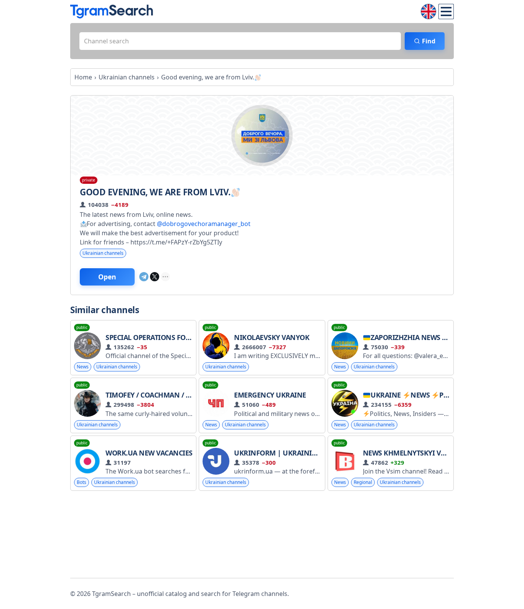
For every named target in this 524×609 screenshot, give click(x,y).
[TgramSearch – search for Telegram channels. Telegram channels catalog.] (111, 11)
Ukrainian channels (103, 253)
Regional (363, 482)
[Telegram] (143, 276)
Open (107, 276)
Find (428, 41)
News (83, 366)
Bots (81, 482)
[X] (154, 276)
